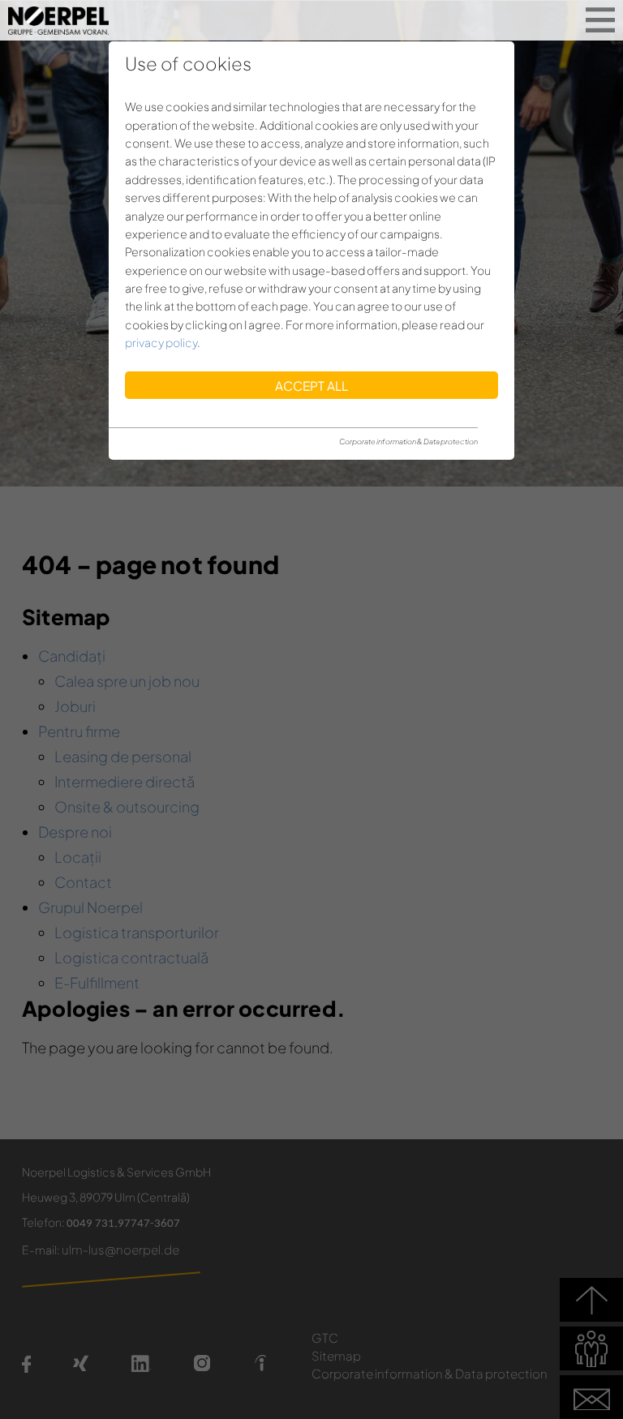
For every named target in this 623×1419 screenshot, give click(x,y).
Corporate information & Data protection (408, 441)
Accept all (311, 385)
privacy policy (161, 342)
